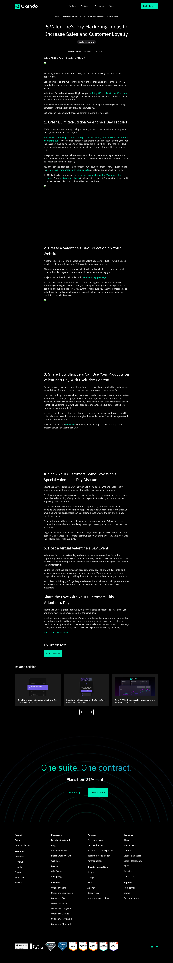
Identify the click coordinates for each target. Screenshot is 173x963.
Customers (85, 6)
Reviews (19, 862)
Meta (89, 882)
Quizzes (18, 872)
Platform (72, 6)
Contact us (129, 876)
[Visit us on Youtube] (157, 946)
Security (128, 871)
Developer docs (131, 898)
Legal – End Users (132, 855)
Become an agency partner (100, 850)
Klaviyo (90, 877)
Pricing (111, 6)
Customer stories (59, 850)
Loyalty (18, 867)
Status (127, 893)
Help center (129, 887)
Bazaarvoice (93, 893)
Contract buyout (23, 845)
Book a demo (130, 845)
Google (90, 872)
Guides (54, 866)
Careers (127, 850)
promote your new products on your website (67, 170)
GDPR (126, 866)
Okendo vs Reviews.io (61, 919)
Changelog (56, 876)
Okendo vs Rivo (58, 898)
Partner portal (94, 861)
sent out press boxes (70, 178)
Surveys (19, 882)
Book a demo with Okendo (56, 632)
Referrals (19, 877)
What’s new (56, 871)
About (127, 840)
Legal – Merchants (133, 861)
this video (69, 424)
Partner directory (96, 845)
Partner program (95, 840)
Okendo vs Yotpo (59, 887)
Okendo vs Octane (60, 913)
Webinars (55, 861)
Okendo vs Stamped (61, 924)
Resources (99, 6)
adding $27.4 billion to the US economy (109, 93)
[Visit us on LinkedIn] (152, 946)
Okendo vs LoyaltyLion (62, 893)
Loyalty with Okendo (61, 840)
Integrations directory (98, 898)
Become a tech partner (98, 855)
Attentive (92, 887)
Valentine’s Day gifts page (93, 277)
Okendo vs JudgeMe (61, 908)
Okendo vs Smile (59, 903)
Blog (57, 16)
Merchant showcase (61, 855)
